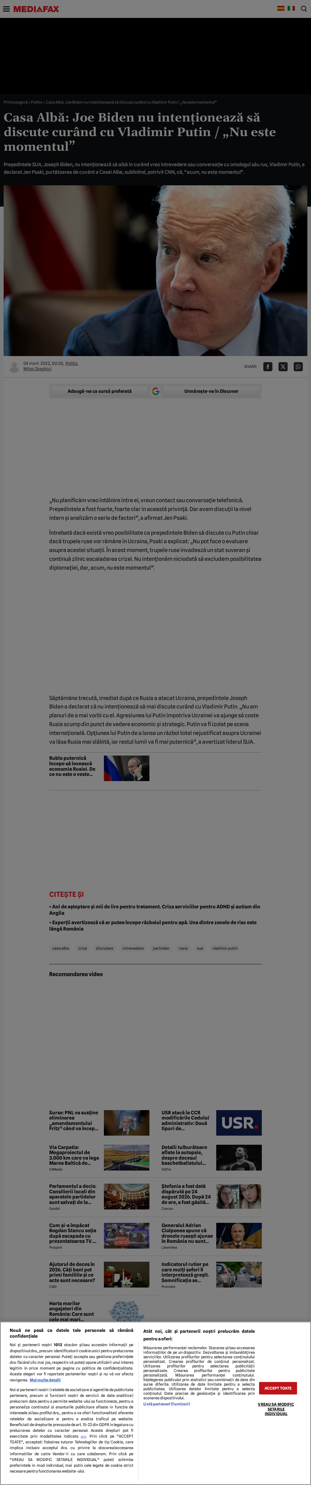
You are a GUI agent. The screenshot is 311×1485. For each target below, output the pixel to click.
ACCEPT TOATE (278, 1388)
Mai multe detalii (45, 1380)
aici (83, 1436)
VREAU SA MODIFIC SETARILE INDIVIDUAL (276, 1409)
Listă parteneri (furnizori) (166, 1404)
